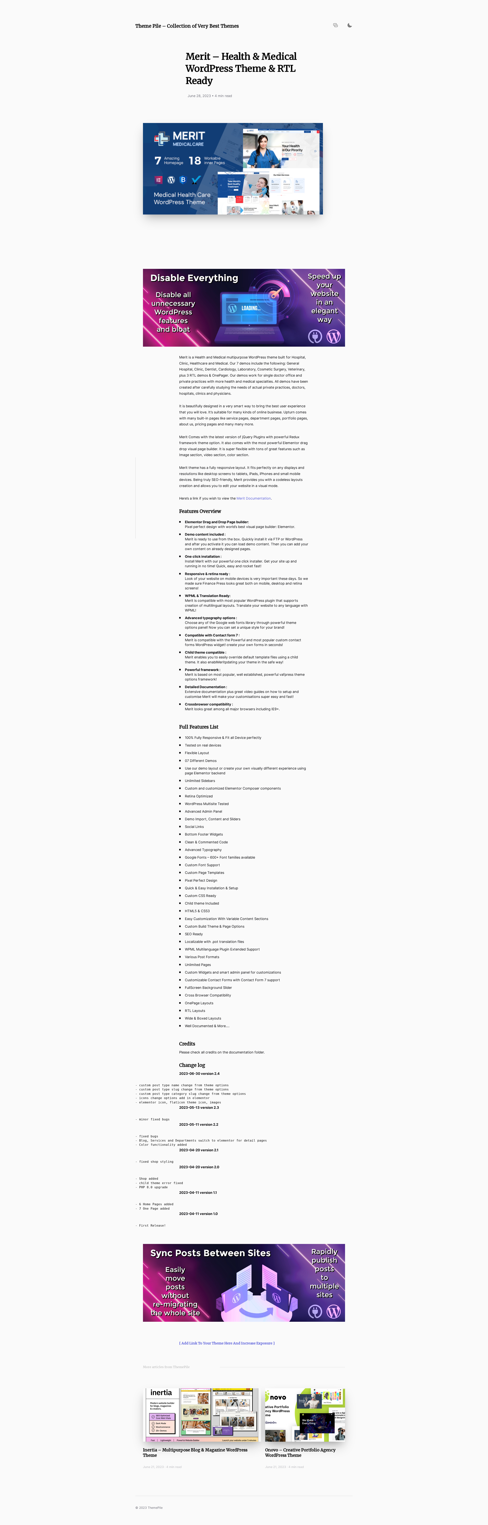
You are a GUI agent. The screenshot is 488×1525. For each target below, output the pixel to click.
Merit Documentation (254, 498)
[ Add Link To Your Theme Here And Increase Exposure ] (227, 1343)
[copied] (335, 25)
